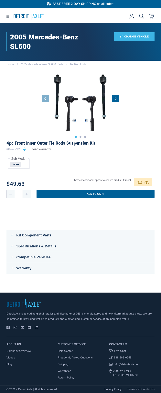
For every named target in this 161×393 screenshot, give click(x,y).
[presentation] (45, 98)
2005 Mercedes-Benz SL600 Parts (41, 64)
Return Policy (66, 377)
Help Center (65, 350)
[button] (75, 137)
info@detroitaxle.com (127, 364)
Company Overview (18, 350)
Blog (9, 364)
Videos (10, 357)
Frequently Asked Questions (75, 357)
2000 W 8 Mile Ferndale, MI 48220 (125, 373)
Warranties (64, 370)
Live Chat (120, 350)
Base (15, 164)
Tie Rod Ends (78, 64)
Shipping (63, 364)
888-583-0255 (123, 357)
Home (10, 64)
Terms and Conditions (141, 389)
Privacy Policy (113, 389)
